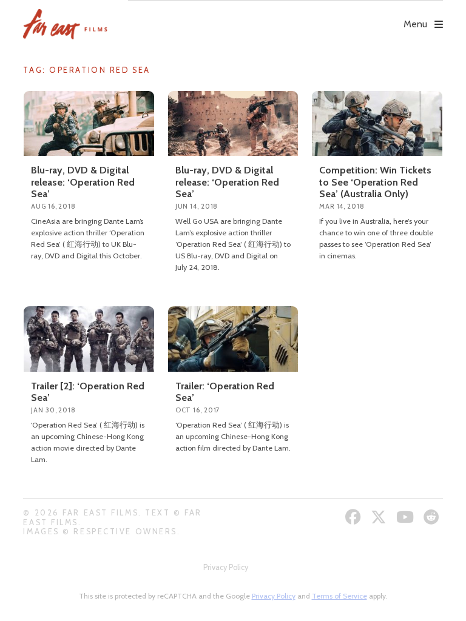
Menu (415, 24)
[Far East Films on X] (380, 517)
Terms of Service (339, 595)
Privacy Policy (225, 567)
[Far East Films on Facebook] (354, 517)
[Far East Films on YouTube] (406, 517)
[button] (285, 16)
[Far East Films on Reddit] (433, 517)
